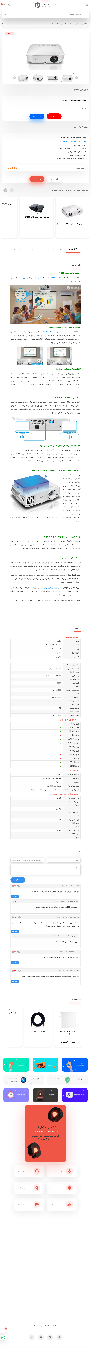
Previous (76, 77)
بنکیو (56, 278)
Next (14, 77)
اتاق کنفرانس (36, 278)
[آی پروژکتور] (45, 5)
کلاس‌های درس (25, 278)
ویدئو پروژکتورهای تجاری (53, 588)
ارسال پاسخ (14, 896)
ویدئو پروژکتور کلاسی (66, 141)
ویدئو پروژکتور (54, 332)
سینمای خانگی (75, 281)
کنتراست (46, 374)
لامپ (72, 478)
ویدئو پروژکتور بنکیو (80, 141)
